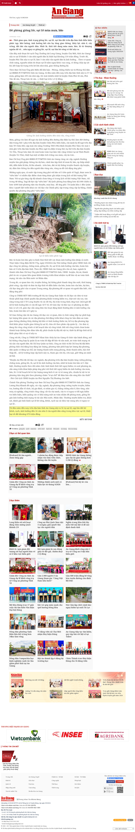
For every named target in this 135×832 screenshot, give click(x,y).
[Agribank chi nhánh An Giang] (109, 735)
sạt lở (27, 429)
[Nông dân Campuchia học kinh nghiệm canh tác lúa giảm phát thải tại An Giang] (22, 649)
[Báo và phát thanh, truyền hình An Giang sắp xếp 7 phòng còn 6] (101, 69)
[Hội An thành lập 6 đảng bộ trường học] (51, 649)
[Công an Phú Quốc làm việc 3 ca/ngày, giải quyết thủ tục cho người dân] (51, 512)
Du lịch (77, 788)
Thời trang (55, 788)
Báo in (130, 820)
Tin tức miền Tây (11, 791)
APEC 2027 (41, 429)
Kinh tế (8, 780)
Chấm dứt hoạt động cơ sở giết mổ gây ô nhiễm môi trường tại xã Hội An (110, 215)
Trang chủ (15, 25)
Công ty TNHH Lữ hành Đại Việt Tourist (108, 283)
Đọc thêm (15, 500)
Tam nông (32, 788)
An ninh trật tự (102, 223)
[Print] (87, 37)
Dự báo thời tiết (101, 287)
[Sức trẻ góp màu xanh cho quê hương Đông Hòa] (51, 595)
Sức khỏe (78, 784)
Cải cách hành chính (104, 124)
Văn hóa (31, 784)
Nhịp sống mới (10, 788)
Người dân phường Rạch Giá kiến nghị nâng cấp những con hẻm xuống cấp (109, 209)
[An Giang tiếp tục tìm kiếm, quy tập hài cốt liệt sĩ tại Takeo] (79, 622)
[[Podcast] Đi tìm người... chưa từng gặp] (22, 445)
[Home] (16, 3)
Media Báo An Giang (36, 791)
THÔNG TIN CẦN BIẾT (10, 747)
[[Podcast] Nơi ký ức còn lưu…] (79, 472)
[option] (26, 736)
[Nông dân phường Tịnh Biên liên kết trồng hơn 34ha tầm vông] (22, 622)
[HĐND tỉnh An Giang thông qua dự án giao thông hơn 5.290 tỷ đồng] (79, 445)
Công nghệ (55, 780)
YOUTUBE (120, 781)
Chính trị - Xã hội (57, 777)
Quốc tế (8, 784)
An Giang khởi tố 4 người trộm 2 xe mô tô (116, 263)
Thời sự (41, 25)
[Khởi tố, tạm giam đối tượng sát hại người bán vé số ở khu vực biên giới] (22, 539)
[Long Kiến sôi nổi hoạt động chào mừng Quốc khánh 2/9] (22, 512)
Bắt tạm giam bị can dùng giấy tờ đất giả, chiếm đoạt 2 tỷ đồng (116, 254)
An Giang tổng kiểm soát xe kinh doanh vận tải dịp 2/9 (115, 274)
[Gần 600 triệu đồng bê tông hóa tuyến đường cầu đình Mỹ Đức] (79, 566)
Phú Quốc (56, 429)
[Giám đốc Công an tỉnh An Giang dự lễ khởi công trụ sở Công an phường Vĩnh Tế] (22, 472)
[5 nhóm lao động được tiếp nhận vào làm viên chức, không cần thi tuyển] (51, 445)
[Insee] (67, 734)
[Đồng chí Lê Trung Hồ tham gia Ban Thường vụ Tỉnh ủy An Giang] (101, 61)
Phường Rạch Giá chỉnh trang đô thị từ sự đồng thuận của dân (109, 204)
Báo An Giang (72, 429)
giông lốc (22, 429)
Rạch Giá (49, 429)
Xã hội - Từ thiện (80, 777)
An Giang (64, 429)
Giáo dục (32, 780)
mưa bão (33, 429)
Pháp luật (78, 780)
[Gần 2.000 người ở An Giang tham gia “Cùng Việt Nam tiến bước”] (51, 566)
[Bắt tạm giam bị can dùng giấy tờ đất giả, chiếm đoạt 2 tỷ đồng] (51, 539)
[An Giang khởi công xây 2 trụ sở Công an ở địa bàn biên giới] (79, 539)
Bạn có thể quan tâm (20, 433)
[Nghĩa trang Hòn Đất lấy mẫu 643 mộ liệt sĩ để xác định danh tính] (79, 512)
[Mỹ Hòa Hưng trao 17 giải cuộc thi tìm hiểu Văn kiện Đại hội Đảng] (22, 595)
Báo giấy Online (120, 3)
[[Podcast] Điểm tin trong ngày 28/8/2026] (101, 52)
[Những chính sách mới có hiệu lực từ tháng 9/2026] (51, 472)
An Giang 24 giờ (29, 25)
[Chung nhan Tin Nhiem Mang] (28, 799)
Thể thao (55, 784)
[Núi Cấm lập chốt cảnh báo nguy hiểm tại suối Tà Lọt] (79, 595)
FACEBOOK (110, 781)
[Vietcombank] (26, 736)
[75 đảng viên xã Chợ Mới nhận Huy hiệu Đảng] (51, 622)
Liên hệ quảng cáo (104, 3)
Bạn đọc (99, 174)
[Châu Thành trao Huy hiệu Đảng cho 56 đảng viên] (79, 649)
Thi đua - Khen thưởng (105, 78)
